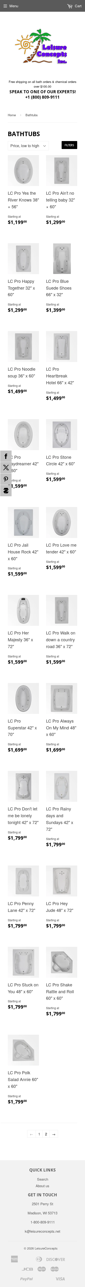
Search (42, 1179)
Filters (69, 145)
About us (42, 1185)
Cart (77, 5)
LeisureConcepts (46, 1248)
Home (12, 115)
